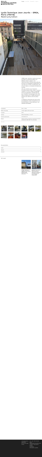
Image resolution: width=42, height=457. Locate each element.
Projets (22, 1)
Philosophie (32, 1)
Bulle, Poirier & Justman (6, 0)
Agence (36, 1)
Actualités (27, 1)
